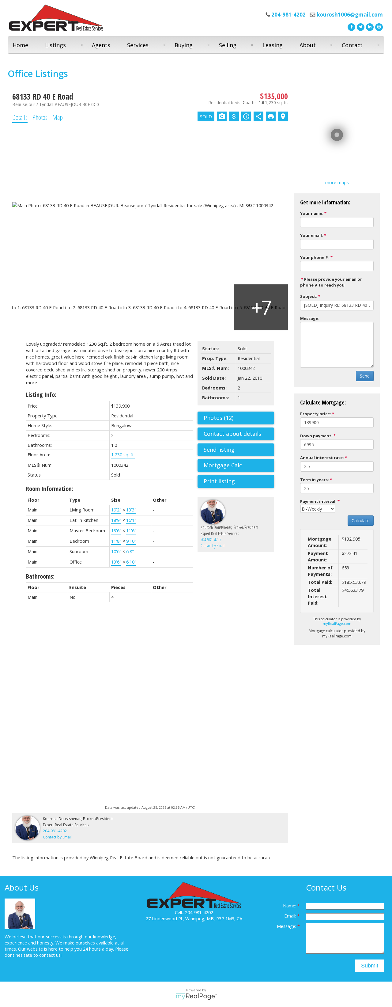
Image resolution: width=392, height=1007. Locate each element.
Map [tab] (57, 117)
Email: (290, 916)
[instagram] (378, 26)
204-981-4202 (211, 539)
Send (365, 376)
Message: (309, 318)
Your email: (311, 235)
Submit (369, 966)
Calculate (361, 520)
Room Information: (49, 488)
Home (20, 45)
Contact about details (232, 433)
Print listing (219, 481)
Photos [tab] (39, 117)
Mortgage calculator (239, 465)
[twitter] (359, 26)
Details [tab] (20, 117)
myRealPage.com (337, 623)
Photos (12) (218, 417)
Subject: (308, 296)
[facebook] (350, 26)
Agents (101, 45)
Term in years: (314, 479)
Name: (290, 905)
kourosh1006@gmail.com (350, 14)
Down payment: (316, 436)
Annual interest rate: (322, 457)
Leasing (272, 45)
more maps (337, 182)
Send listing (219, 449)
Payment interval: (318, 501)
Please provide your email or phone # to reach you (331, 282)
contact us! (50, 955)
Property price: (315, 413)
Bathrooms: (40, 576)
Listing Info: (41, 394)
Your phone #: (315, 257)
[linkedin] (369, 26)
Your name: (311, 213)
